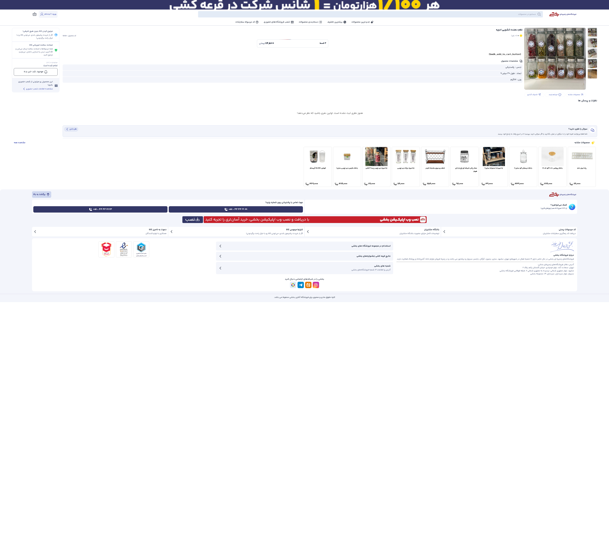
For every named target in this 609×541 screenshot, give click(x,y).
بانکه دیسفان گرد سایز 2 (523, 168)
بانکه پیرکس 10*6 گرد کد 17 (552, 168)
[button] (303, 14)
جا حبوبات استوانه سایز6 (494, 168)
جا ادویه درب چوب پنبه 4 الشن (376, 168)
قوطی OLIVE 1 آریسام (318, 168)
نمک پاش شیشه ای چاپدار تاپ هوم (466, 170)
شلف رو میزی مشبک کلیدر (435, 168)
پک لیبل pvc (581, 168)
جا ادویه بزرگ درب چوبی (405, 168)
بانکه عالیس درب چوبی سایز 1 (347, 168)
